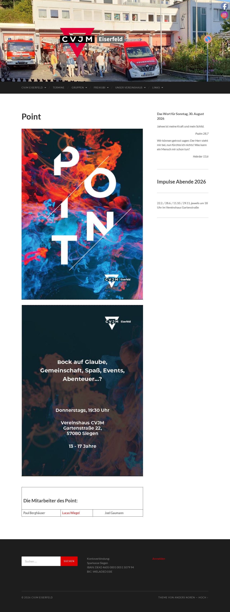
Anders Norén (185, 597)
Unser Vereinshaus (128, 87)
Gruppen (78, 87)
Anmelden (158, 558)
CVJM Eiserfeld (32, 87)
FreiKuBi (99, 87)
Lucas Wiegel (71, 513)
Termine (59, 87)
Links (156, 87)
